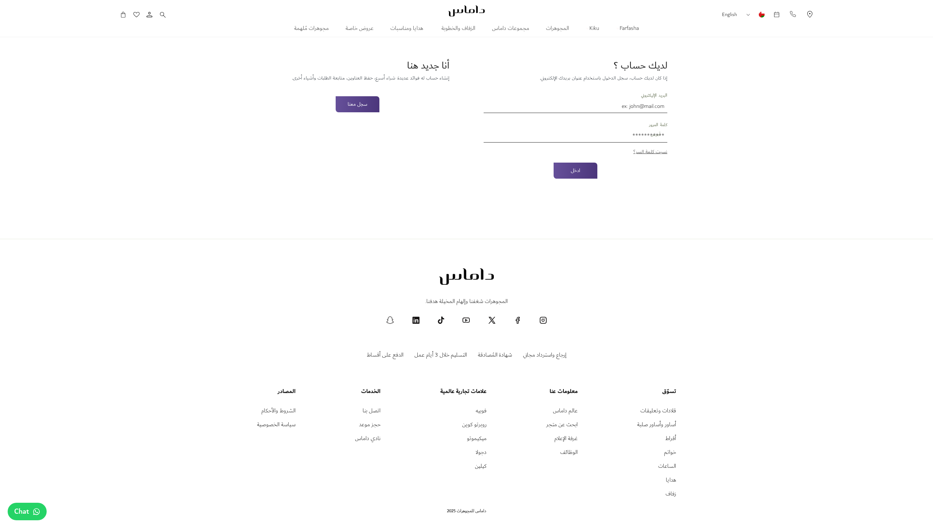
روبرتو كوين (474, 424)
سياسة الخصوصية (276, 424)
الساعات (667, 466)
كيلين (481, 466)
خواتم (670, 452)
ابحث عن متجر (562, 424)
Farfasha (628, 29)
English (729, 14)
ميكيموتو (477, 438)
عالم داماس (565, 410)
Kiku (593, 29)
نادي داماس (367, 438)
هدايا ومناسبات (407, 29)
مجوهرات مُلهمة (311, 29)
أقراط (670, 438)
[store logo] (466, 10)
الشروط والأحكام (278, 410)
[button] (750, 15)
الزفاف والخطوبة (458, 29)
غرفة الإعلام (566, 438)
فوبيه (481, 410)
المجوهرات (557, 29)
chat (21, 511)
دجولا (481, 452)
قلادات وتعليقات (658, 410)
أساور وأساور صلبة (656, 424)
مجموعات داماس (510, 29)
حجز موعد (369, 424)
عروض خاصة (360, 29)
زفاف (670, 493)
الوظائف (569, 452)
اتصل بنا (371, 410)
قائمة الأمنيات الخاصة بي (140, 15)
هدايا (671, 480)
